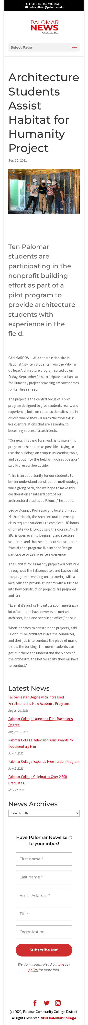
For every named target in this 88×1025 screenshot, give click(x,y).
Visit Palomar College (58, 1018)
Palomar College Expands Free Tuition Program (43, 761)
